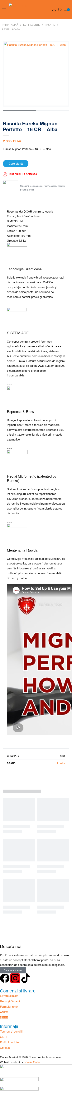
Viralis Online (33, 1062)
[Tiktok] (25, 978)
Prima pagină (10, 25)
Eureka (30, 189)
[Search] (60, 10)
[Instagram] (15, 978)
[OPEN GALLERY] (36, 74)
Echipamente (31, 25)
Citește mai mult (13, 970)
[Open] (4, 9)
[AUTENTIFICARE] (54, 10)
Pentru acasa (11, 29)
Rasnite (50, 25)
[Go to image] (19, 110)
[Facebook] (5, 978)
